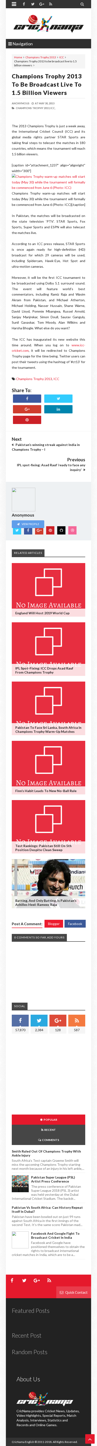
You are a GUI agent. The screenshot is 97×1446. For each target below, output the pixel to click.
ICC (61, 57)
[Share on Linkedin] (58, 409)
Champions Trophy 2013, (33, 108)
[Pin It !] (27, 420)
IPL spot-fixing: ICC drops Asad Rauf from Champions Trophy (44, 670)
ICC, (52, 108)
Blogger (54, 924)
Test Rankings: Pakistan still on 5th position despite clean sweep (43, 848)
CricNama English (23, 1442)
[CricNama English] (48, 23)
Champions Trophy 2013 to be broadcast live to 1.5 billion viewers (47, 84)
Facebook (75, 924)
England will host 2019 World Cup (42, 613)
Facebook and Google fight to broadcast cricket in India (55, 1235)
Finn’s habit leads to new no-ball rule (46, 791)
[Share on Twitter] (58, 399)
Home (18, 57)
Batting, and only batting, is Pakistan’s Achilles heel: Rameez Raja (46, 903)
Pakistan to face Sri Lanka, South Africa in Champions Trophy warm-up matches (48, 729)
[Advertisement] (51, 1074)
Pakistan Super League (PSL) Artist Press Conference (53, 1179)
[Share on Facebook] (27, 399)
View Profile (30, 524)
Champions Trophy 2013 (40, 57)
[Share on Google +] (27, 409)
